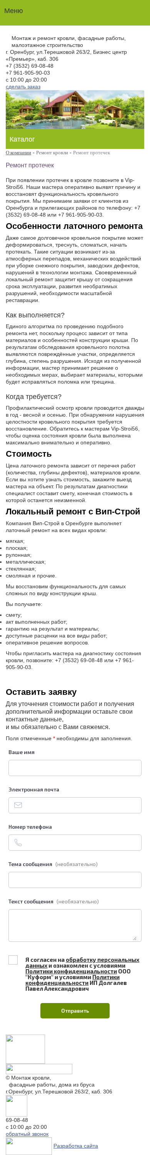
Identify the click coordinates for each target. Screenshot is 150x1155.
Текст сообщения (53, 901)
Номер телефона (30, 826)
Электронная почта (33, 789)
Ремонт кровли (52, 152)
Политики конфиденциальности (71, 971)
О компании (18, 152)
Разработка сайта (75, 1146)
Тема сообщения (53, 864)
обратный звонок (27, 1134)
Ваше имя (21, 752)
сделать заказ (23, 86)
